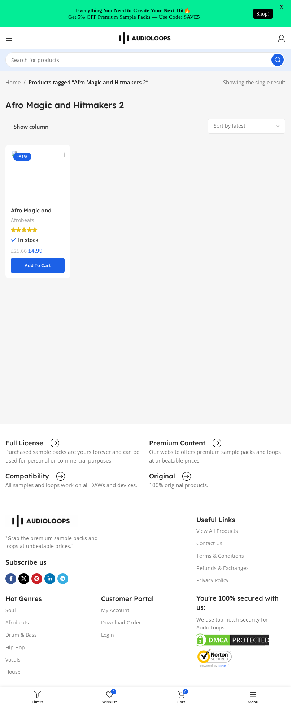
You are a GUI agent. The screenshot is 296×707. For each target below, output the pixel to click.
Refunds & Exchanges (222, 568)
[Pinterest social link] (36, 578)
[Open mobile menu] (9, 38)
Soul (10, 610)
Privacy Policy (212, 580)
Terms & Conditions (220, 555)
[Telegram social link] (62, 578)
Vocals (13, 659)
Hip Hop (15, 647)
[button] (38, 265)
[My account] (281, 38)
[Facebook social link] (10, 578)
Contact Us (209, 543)
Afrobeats (22, 220)
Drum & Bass (21, 634)
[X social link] (23, 578)
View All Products (217, 530)
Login (107, 634)
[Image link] (41, 520)
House (13, 671)
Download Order (121, 622)
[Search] (277, 60)
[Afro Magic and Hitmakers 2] (38, 177)
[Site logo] (145, 37)
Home (13, 82)
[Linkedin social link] (49, 578)
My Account (115, 610)
